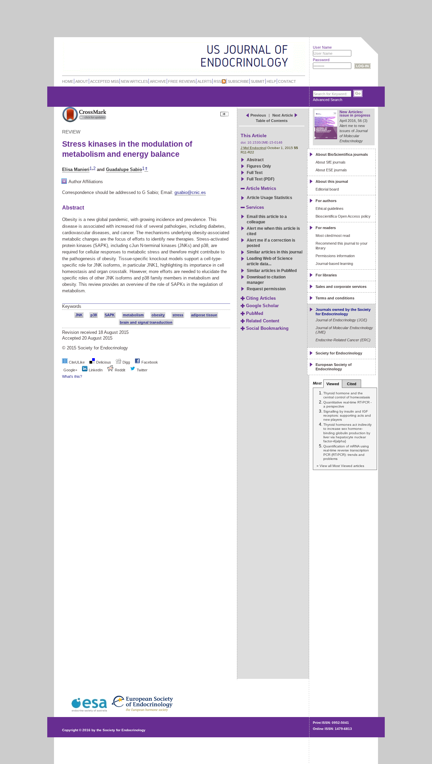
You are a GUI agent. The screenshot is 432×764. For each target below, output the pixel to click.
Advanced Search (327, 100)
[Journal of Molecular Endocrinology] (169, 55)
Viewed (332, 384)
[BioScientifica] (296, 56)
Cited (351, 384)
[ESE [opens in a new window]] (158, 711)
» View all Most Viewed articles (340, 466)
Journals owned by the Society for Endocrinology (343, 311)
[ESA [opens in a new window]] (88, 711)
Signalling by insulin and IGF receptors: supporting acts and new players (347, 416)
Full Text (255, 173)
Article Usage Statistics (269, 198)
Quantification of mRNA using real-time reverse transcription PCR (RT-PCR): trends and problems (346, 452)
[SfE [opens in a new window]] (63, 711)
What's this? (72, 376)
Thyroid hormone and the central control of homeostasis (346, 395)
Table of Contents (272, 121)
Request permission (266, 289)
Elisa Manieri (75, 169)
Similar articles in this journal (274, 252)
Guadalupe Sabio (124, 169)
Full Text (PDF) (260, 179)
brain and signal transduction (146, 322)
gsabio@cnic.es (190, 192)
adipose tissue (204, 315)
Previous (258, 115)
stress (177, 315)
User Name (322, 47)
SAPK (110, 315)
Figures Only (259, 166)
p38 (93, 315)
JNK (79, 315)
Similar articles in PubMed (272, 271)
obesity (158, 315)
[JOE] (283, 47)
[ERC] (283, 65)
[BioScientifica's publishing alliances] (178, 747)
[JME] (283, 56)
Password (321, 60)
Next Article (282, 115)
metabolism (133, 315)
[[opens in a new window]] (137, 362)
